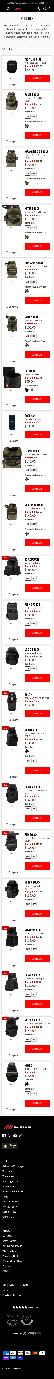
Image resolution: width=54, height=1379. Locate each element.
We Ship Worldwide (12, 1245)
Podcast (6, 1266)
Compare (13, 84)
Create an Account (11, 1295)
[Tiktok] (20, 1135)
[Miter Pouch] (12, 216)
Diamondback (15, 1368)
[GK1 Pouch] (12, 379)
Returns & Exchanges (13, 1166)
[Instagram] (9, 1135)
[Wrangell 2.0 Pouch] (12, 159)
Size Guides (8, 1186)
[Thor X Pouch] (12, 890)
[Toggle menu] (3, 8)
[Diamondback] (23, 8)
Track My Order (10, 1176)
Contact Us (8, 1216)
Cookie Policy (9, 1211)
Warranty (7, 1171)
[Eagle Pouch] (12, 102)
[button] (30, 66)
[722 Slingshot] (12, 67)
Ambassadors (9, 1240)
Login (5, 1290)
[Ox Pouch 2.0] (12, 459)
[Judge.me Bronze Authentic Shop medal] (13, 1320)
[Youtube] (15, 1135)
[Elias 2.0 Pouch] (12, 270)
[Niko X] (12, 1073)
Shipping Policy (10, 1181)
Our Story (7, 1235)
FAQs (5, 1196)
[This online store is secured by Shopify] (10, 1148)
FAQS (5, 1270)
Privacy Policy (9, 1206)
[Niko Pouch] (12, 325)
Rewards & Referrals (12, 1191)
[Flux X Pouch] (12, 612)
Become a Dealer (11, 1255)
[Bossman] (12, 423)
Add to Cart (37, 78)
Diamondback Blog (12, 1260)
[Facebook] (4, 1135)
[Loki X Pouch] (12, 657)
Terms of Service (10, 1201)
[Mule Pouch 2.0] (12, 513)
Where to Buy (9, 1250)
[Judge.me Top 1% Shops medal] (27, 1320)
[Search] (10, 8)
